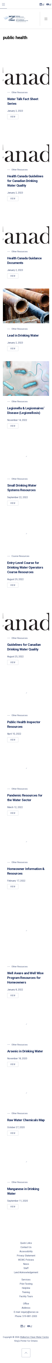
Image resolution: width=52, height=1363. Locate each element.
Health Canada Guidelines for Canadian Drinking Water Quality (25, 180)
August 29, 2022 (15, 579)
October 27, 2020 (16, 1127)
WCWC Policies (26, 1259)
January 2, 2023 (15, 110)
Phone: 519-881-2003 (26, 1316)
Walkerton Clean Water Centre (34, 1337)
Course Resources (20, 556)
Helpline (26, 1288)
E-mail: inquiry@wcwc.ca (26, 1312)
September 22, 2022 (17, 497)
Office (26, 1303)
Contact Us (26, 1247)
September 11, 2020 (17, 1200)
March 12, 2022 (15, 807)
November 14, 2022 (17, 420)
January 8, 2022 (15, 989)
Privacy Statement (26, 1255)
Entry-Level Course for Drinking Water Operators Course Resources (25, 567)
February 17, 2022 (16, 880)
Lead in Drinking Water (23, 335)
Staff (26, 1268)
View (14, 117)
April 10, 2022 (14, 733)
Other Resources (20, 92)
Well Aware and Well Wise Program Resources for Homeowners (25, 977)
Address (26, 1307)
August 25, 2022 (15, 656)
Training (26, 1292)
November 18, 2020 (17, 1058)
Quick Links (26, 1243)
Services (26, 1279)
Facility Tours (26, 1296)
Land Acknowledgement (26, 1272)
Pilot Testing (26, 1283)
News (26, 1264)
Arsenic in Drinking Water (25, 1051)
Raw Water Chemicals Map (26, 1120)
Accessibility (26, 1251)
